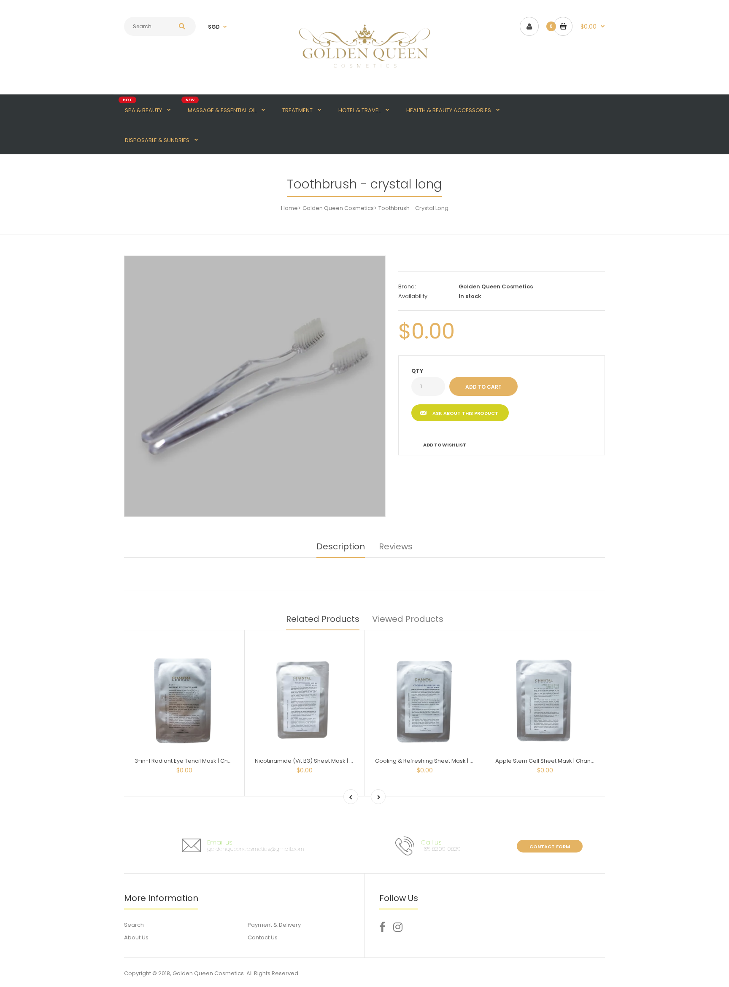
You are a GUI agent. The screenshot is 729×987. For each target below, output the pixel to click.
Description (340, 546)
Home (289, 208)
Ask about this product (465, 413)
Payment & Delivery (274, 925)
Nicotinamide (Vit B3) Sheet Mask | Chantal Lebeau (324, 761)
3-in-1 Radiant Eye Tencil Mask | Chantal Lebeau (199, 761)
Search (134, 925)
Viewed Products (407, 619)
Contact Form (549, 846)
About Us (136, 937)
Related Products (322, 619)
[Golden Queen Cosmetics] (364, 73)
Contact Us (263, 937)
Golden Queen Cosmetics (338, 208)
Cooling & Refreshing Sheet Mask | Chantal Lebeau (444, 761)
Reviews (396, 546)
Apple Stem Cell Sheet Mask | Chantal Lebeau (557, 761)
